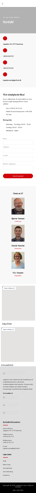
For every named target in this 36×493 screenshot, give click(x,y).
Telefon (6, 147)
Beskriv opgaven (9, 164)
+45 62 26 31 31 (8, 56)
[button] (32, 3)
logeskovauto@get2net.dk (12, 80)
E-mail (5, 155)
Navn (5, 138)
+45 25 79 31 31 (8, 68)
